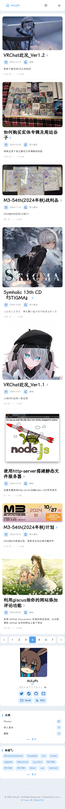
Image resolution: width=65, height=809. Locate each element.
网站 (31, 483)
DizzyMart (32, 756)
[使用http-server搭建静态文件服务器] (32, 439)
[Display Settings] (46, 5)
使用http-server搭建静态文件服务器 (31, 473)
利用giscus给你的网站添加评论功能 (31, 602)
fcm (44, 756)
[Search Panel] (39, 5)
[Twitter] (22, 694)
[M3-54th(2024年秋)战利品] (32, 180)
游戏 (31, 62)
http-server (22, 762)
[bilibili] (43, 694)
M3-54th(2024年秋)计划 (29, 527)
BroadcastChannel (13, 756)
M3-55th (21, 768)
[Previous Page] (4, 639)
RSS (42, 700)
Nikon (33, 768)
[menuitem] (52, 5)
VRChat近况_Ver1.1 (24, 384)
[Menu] (59, 5)
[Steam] (29, 694)
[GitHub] (36, 694)
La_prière (37, 762)
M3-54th (8, 768)
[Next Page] (61, 639)
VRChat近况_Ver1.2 (24, 55)
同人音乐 (33, 144)
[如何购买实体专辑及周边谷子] (32, 104)
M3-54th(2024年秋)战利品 (31, 200)
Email (28, 700)
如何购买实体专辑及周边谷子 (31, 135)
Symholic (53, 768)
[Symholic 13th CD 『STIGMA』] (32, 257)
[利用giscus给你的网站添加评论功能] (32, 574)
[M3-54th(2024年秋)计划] (32, 512)
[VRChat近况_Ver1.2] (32, 33)
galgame (8, 762)
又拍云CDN (38, 800)
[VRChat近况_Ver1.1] (32, 352)
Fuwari (53, 756)
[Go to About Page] (32, 662)
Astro (57, 797)
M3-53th (51, 762)
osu (42, 768)
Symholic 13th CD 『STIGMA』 (23, 295)
